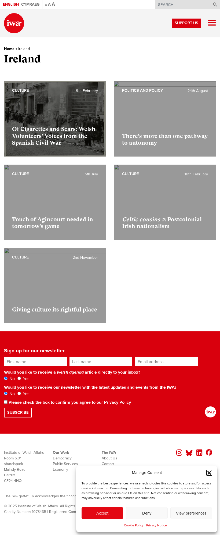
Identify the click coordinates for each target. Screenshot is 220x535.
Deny (146, 513)
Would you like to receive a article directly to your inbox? (72, 372)
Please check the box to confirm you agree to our (69, 402)
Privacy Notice (156, 525)
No (11, 378)
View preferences (191, 513)
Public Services (65, 464)
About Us (109, 458)
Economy (60, 469)
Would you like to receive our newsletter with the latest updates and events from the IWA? (90, 387)
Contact (108, 464)
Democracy (62, 458)
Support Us (186, 23)
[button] (209, 472)
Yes (25, 378)
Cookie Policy (134, 525)
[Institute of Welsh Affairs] (14, 23)
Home (9, 49)
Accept (102, 513)
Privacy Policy (117, 402)
